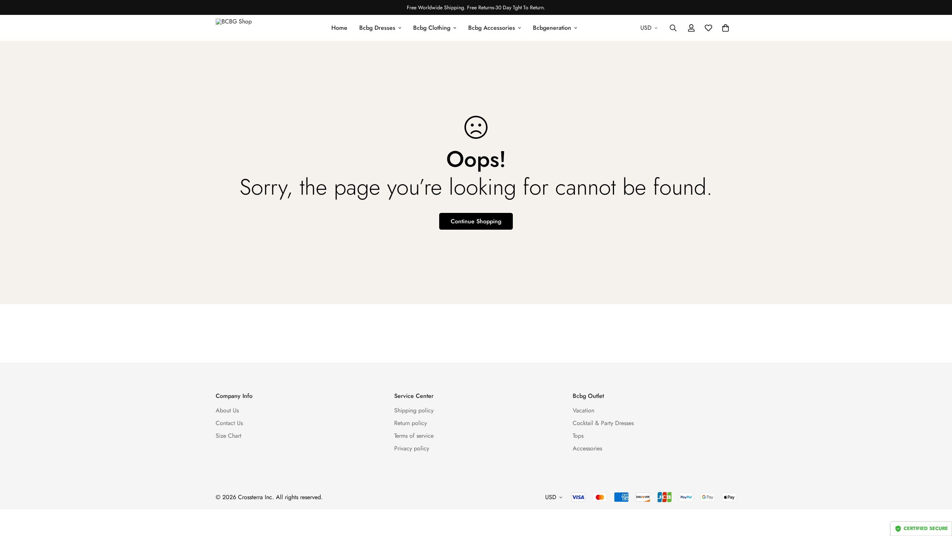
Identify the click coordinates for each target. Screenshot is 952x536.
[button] (725, 27)
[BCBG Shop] (242, 28)
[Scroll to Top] (937, 495)
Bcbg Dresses (377, 27)
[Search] (673, 28)
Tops (578, 435)
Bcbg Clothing (431, 27)
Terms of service (414, 435)
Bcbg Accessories (491, 27)
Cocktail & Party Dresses (603, 423)
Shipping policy (414, 410)
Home (339, 27)
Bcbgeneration (552, 27)
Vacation (583, 410)
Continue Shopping (476, 221)
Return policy (410, 423)
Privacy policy (411, 448)
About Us (227, 410)
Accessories (587, 448)
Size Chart (228, 435)
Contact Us (229, 423)
